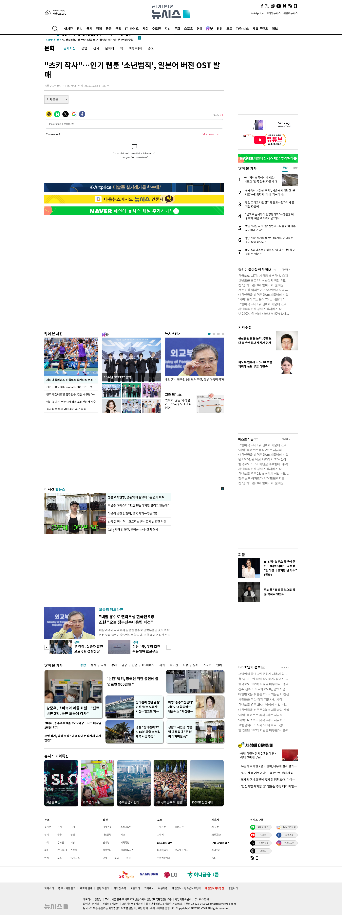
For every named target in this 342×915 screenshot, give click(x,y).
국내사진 (161, 827)
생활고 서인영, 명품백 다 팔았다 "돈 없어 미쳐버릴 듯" (180, 731)
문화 (177, 28)
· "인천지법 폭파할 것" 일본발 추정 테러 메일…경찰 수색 (268, 786)
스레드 (263, 851)
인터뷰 (106, 842)
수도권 (156, 28)
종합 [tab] (295, 168)
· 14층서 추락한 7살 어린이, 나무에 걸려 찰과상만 (268, 766)
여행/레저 (135, 48)
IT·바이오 (132, 28)
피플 (241, 554)
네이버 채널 (263, 827)
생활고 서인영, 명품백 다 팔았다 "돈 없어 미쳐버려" (138, 497)
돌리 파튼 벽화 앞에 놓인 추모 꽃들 (66, 409)
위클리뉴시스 (290, 13)
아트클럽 (107, 834)
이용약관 (163, 888)
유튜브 (263, 835)
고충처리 (135, 888)
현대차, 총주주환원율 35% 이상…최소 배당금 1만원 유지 (72, 725)
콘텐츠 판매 (103, 888)
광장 (220, 28)
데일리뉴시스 (127, 850)
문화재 (109, 48)
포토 (229, 28)
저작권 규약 (120, 888)
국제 (89, 28)
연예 (199, 28)
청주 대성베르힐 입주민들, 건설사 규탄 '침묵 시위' (72, 394)
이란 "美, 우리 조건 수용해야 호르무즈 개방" (146, 651)
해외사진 (179, 827)
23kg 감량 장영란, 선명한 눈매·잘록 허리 (133, 529)
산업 (118, 28)
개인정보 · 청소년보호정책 (186, 888)
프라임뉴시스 (273, 13)
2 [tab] (214, 334)
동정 (128, 858)
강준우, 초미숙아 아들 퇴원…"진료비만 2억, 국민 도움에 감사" (73, 710)
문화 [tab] (285, 168)
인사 (105, 858)
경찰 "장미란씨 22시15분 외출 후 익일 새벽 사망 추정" (148, 731)
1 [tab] (209, 334)
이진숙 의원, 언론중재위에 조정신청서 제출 (71, 402)
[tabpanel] (194, 362)
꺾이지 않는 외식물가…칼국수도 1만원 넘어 (178, 404)
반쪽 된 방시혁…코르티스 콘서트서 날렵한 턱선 (137, 521)
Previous (46, 647)
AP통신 (215, 827)
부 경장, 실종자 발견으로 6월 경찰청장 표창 (88, 651)
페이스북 (289, 835)
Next (168, 647)
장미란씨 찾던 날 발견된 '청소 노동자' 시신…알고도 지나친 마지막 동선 (148, 707)
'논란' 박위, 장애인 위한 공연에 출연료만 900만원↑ (133, 681)
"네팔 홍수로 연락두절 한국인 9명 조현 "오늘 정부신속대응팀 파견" (126, 619)
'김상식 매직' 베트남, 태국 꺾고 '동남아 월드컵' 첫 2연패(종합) (89, 38)
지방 (168, 28)
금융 (109, 28)
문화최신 (69, 48)
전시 (96, 48)
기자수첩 (245, 327)
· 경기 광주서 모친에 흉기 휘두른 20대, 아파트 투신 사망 (268, 780)
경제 (99, 28)
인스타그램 (289, 843)
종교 (151, 48)
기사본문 (52, 99)
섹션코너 (107, 850)
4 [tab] (223, 334)
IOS (214, 857)
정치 (80, 28)
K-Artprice (257, 13)
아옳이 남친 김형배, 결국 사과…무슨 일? (132, 513)
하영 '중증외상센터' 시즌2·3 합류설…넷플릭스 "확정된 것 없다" (180, 707)
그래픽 (160, 834)
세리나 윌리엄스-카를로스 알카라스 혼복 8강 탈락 (72, 380)
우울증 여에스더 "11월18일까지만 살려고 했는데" (138, 505)
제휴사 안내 (86, 888)
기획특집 (125, 842)
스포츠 (188, 28)
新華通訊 (216, 834)
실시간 (68, 28)
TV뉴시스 (242, 28)
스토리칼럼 (126, 827)
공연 (84, 48)
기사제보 (149, 888)
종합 (83, 665)
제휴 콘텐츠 (260, 28)
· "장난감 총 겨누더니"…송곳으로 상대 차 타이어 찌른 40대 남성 (268, 773)
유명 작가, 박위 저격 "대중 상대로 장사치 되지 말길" (72, 738)
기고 (123, 834)
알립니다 (233, 888)
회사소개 (49, 888)
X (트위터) (263, 843)
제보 (275, 28)
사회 (145, 28)
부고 (116, 858)
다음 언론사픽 (289, 827)
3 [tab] (218, 334)
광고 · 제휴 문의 (67, 888)
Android (216, 850)
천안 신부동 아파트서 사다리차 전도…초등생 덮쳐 (72, 387)
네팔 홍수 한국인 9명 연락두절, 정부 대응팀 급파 (194, 379)
